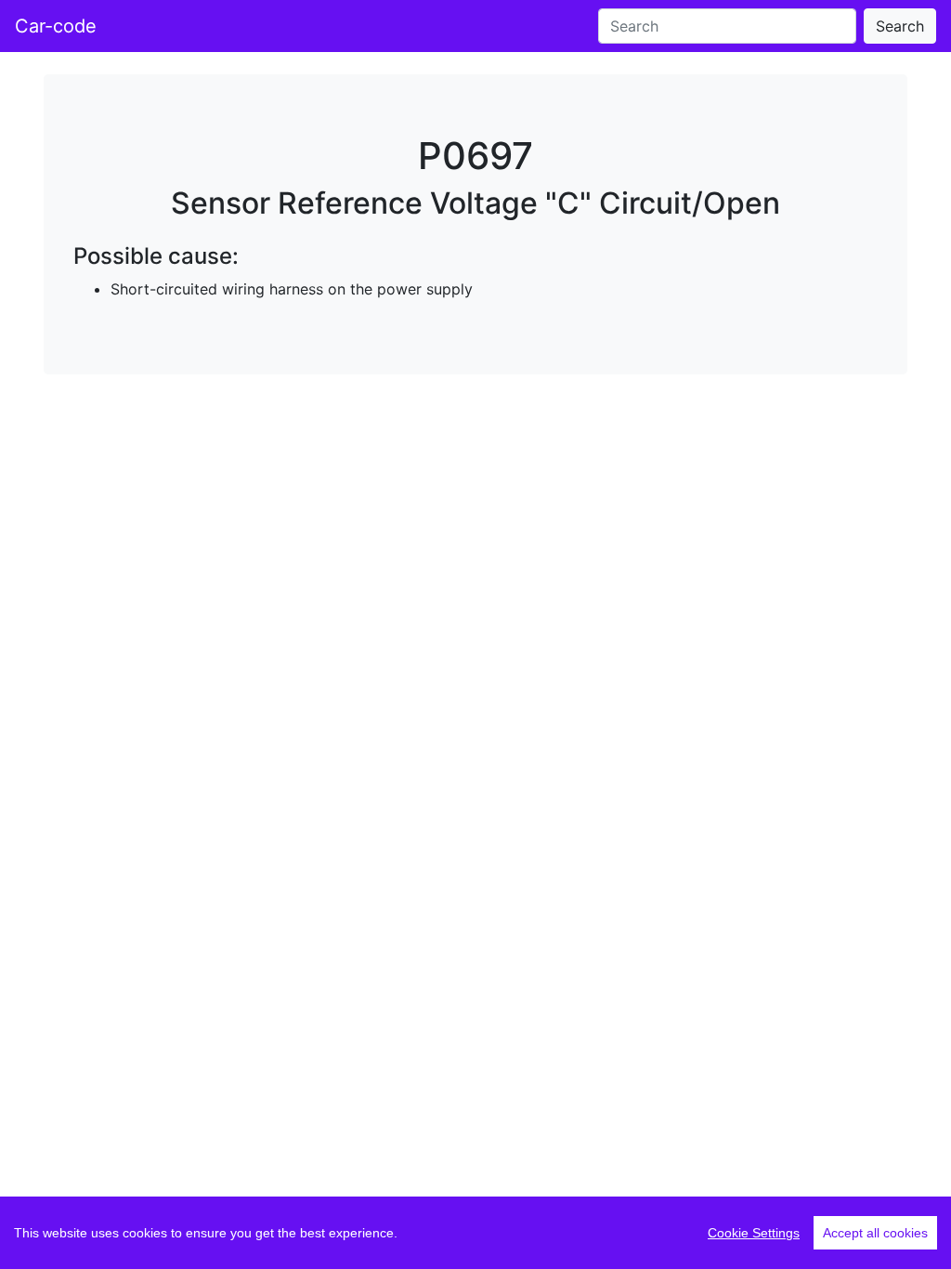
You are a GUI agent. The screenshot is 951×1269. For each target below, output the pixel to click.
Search (900, 26)
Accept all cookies (875, 1232)
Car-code (56, 26)
